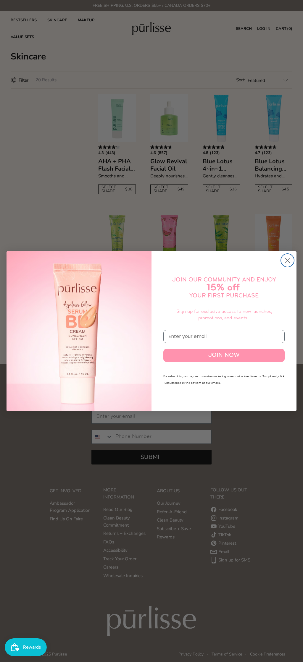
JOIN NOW (224, 355)
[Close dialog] (287, 260)
